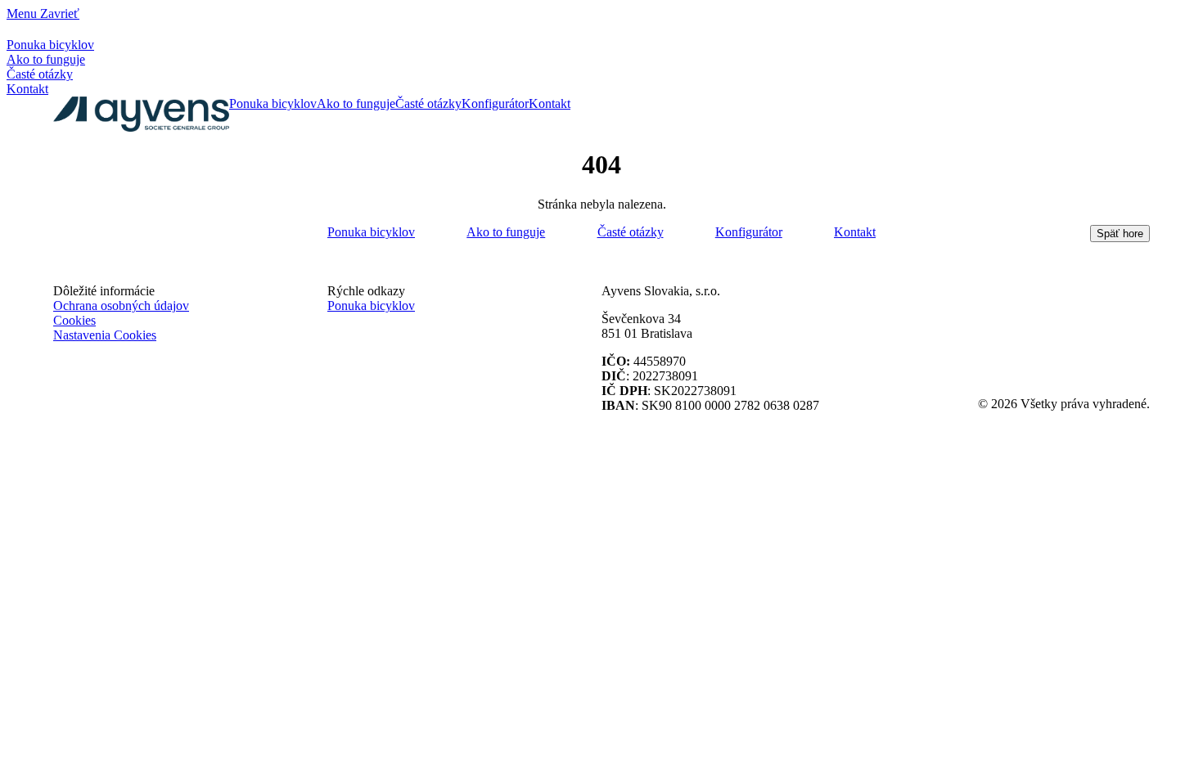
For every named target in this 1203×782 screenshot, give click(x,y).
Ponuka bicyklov (50, 45)
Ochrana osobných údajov (121, 305)
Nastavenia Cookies (104, 335)
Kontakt (27, 89)
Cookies (74, 320)
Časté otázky (40, 74)
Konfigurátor (495, 103)
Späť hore (1120, 233)
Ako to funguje (46, 59)
